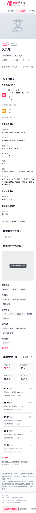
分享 (16, 67)
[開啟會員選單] (32, 3)
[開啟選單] (4, 3)
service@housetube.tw (13, 502)
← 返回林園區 (8, 11)
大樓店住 (14, 43)
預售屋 (5, 43)
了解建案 (21, 11)
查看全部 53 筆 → (27, 357)
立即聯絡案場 (11, 509)
